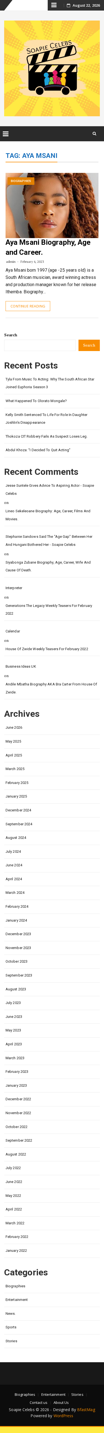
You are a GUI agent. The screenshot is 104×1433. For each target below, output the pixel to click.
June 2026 (14, 727)
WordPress (63, 1415)
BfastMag (86, 1409)
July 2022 (13, 1168)
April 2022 (14, 1209)
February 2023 (17, 1071)
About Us (61, 1402)
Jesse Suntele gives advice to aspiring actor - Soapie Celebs (50, 489)
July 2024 (13, 851)
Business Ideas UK (21, 666)
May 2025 (13, 741)
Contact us (39, 1402)
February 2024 (17, 906)
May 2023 (13, 1030)
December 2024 (18, 810)
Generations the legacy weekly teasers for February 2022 (49, 610)
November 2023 (18, 948)
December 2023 (18, 934)
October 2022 (16, 1127)
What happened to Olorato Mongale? (36, 401)
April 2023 (14, 1044)
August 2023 (16, 989)
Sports (11, 1327)
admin (11, 261)
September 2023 (19, 975)
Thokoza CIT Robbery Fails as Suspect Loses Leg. (47, 436)
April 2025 (14, 755)
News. (11, 1313)
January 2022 (16, 1250)
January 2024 (16, 920)
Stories (11, 1341)
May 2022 (13, 1196)
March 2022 (15, 1223)
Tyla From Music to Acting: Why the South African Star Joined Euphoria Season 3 (50, 383)
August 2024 (16, 838)
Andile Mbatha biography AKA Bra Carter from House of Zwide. (51, 688)
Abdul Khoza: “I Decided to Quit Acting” (38, 450)
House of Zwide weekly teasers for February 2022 (47, 649)
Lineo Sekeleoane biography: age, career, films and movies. (48, 515)
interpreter (14, 588)
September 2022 (19, 1140)
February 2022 (17, 1237)
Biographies (21, 181)
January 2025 (16, 796)
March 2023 (15, 1058)
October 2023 (16, 961)
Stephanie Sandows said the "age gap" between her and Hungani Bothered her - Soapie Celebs (49, 540)
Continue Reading (28, 306)
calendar (13, 631)
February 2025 (17, 783)
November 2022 (18, 1113)
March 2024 (15, 892)
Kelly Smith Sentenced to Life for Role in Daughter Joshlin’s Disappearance (46, 419)
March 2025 (15, 769)
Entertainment (17, 1300)
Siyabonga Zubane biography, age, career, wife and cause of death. (48, 566)
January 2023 (16, 1085)
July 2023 (13, 1003)
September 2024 (19, 824)
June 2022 (14, 1182)
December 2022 (18, 1099)
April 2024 (14, 879)
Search (10, 334)
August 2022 (16, 1154)
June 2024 (14, 865)
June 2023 (14, 1017)
